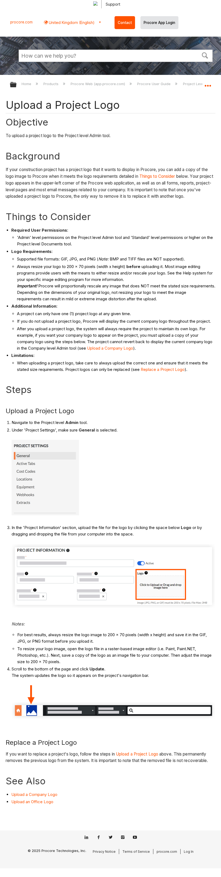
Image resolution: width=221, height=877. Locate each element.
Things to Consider (157, 176)
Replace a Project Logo (163, 369)
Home (27, 84)
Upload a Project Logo (137, 754)
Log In (189, 852)
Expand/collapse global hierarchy (16, 85)
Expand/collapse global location (208, 83)
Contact (125, 22)
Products (51, 84)
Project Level (194, 84)
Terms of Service (136, 852)
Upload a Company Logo (110, 348)
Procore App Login (159, 22)
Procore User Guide (154, 84)
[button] (205, 54)
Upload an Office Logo (32, 801)
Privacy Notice (104, 852)
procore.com (21, 22)
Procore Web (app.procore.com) (98, 84)
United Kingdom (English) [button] (71, 22)
